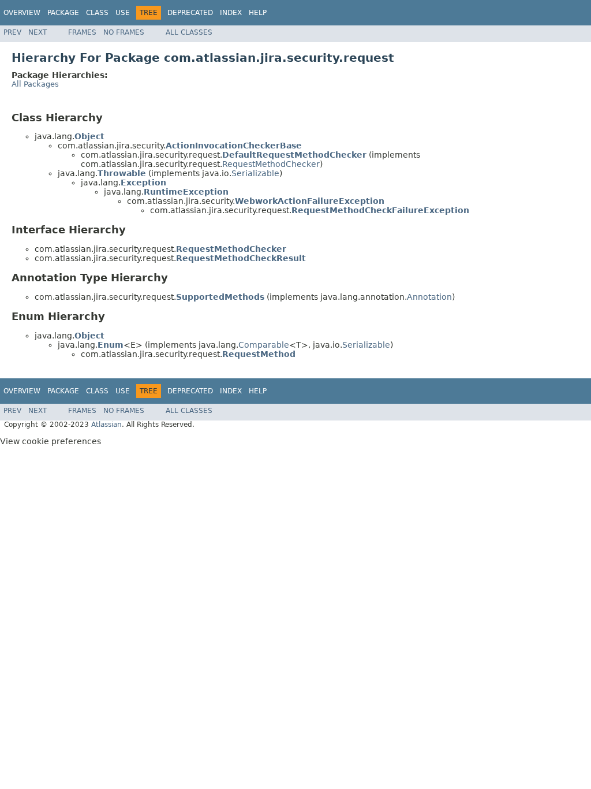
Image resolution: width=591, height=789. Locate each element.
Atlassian (106, 424)
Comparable (263, 344)
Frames (82, 32)
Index (231, 13)
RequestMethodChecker (271, 164)
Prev (12, 32)
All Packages (35, 84)
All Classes (189, 32)
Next (37, 32)
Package (63, 13)
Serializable (255, 173)
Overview (21, 13)
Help (258, 13)
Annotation (429, 297)
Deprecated (190, 13)
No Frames (123, 32)
